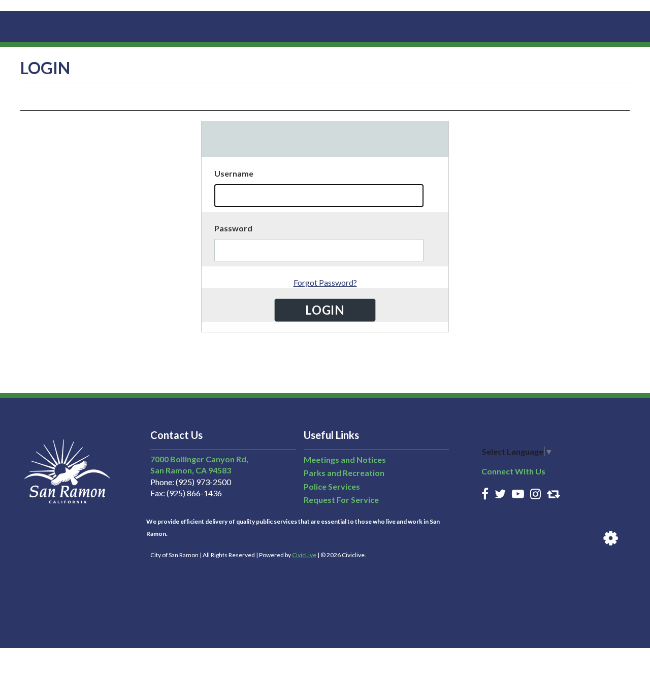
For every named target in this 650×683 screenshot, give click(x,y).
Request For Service (341, 499)
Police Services (332, 486)
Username (233, 173)
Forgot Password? (325, 282)
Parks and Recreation (344, 472)
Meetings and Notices (345, 459)
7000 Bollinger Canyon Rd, (199, 459)
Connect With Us (513, 471)
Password (233, 228)
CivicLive (304, 555)
